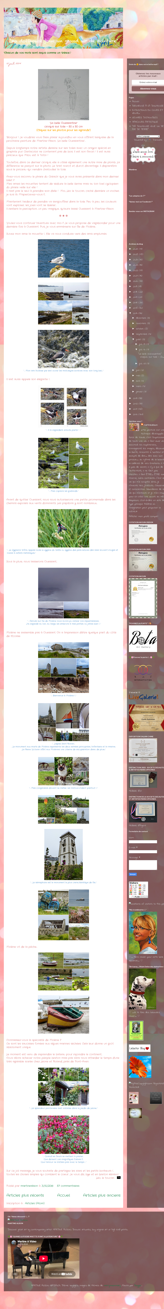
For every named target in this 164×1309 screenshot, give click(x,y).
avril (138, 381)
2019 (135, 286)
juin (138, 370)
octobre (140, 329)
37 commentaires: (69, 1186)
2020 (136, 281)
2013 (135, 398)
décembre (141, 318)
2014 (135, 313)
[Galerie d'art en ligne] (143, 700)
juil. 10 (142, 349)
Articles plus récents (25, 1195)
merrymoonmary (112, 1285)
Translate (157, 140)
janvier (140, 392)
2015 (136, 308)
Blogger (137, 1285)
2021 (136, 276)
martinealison (151, 425)
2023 (136, 265)
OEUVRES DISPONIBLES (145, 117)
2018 (135, 292)
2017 (135, 297)
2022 (136, 270)
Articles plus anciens (102, 1195)
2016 (136, 302)
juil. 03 (143, 364)
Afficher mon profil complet (143, 516)
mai (138, 376)
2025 (136, 254)
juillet (139, 339)
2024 (136, 260)
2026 (136, 249)
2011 (135, 409)
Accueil (63, 1195)
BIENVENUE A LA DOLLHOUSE (147, 106)
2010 (136, 414)
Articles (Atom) (34, 1203)
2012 (136, 404)
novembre (141, 323)
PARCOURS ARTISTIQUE (145, 122)
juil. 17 (142, 344)
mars (139, 386)
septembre (142, 334)
